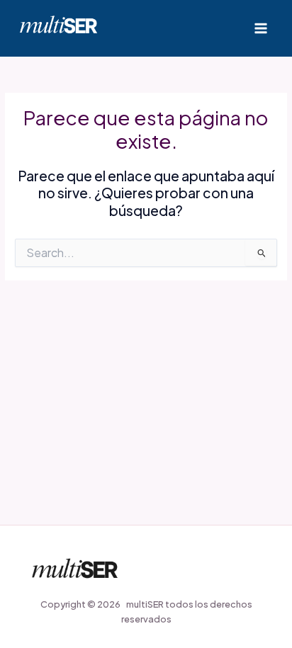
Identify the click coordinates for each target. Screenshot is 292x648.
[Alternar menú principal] (261, 28)
